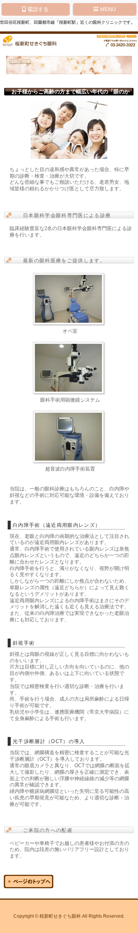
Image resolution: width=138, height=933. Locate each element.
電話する (37, 9)
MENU (107, 9)
